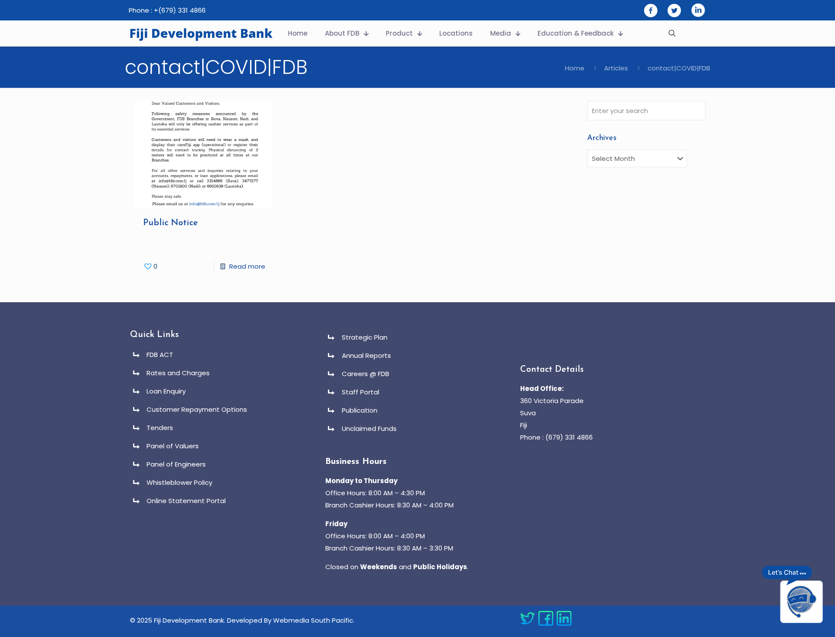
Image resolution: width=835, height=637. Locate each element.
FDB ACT (160, 354)
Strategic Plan (364, 337)
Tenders (160, 427)
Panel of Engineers (176, 464)
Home (574, 68)
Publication (359, 410)
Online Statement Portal (186, 500)
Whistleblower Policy (179, 482)
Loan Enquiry (166, 391)
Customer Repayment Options (197, 409)
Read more (247, 266)
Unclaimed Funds (369, 428)
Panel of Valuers (173, 445)
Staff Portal (360, 392)
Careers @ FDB (365, 373)
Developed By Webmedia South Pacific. (290, 620)
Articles (616, 68)
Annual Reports (366, 355)
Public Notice (170, 223)
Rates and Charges (178, 372)
